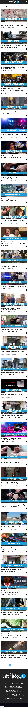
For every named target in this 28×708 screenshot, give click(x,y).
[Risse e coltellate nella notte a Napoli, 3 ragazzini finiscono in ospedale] (14, 604)
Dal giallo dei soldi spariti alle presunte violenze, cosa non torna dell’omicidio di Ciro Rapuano (13, 243)
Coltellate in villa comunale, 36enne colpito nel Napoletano (12, 178)
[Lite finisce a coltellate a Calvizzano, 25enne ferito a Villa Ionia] (14, 539)
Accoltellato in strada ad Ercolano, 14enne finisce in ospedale (11, 330)
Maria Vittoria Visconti (5, 637)
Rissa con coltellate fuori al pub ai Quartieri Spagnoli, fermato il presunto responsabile (12, 90)
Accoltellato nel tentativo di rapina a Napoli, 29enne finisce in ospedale (12, 416)
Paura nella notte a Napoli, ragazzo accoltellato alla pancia (11, 570)
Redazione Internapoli (5, 27)
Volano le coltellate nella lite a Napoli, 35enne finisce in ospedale (12, 265)
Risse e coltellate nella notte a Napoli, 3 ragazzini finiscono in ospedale (13, 613)
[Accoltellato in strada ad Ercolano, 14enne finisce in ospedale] (14, 321)
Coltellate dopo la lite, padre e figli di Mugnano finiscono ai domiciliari (12, 156)
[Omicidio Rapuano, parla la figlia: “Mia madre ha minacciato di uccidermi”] (14, 212)
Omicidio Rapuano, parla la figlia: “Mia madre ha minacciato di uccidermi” (12, 221)
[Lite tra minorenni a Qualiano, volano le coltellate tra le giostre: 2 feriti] (14, 429)
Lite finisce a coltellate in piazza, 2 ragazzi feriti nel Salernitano (11, 591)
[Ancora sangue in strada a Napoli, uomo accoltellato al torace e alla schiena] (14, 15)
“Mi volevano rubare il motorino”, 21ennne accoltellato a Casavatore (13, 46)
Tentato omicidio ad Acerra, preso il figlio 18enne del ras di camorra (13, 505)
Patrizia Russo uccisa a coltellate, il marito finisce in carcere (12, 309)
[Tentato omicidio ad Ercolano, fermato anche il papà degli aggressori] (14, 452)
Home (2, 5)
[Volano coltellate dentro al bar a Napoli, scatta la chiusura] (14, 343)
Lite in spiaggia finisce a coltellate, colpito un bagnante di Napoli (11, 527)
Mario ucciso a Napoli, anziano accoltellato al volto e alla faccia (11, 483)
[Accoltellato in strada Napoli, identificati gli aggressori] (14, 103)
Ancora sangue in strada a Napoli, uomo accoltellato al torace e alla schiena (13, 24)
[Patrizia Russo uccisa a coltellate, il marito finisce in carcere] (14, 300)
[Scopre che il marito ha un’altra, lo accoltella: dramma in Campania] (14, 625)
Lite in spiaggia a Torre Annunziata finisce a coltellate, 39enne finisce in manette (14, 199)
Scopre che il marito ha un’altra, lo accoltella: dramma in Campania (11, 634)
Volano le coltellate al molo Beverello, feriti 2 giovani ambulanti (12, 373)
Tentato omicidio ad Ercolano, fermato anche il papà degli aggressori (13, 461)
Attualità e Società (5, 631)
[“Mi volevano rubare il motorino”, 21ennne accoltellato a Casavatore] (14, 37)
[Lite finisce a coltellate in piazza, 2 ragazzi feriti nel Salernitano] (14, 582)
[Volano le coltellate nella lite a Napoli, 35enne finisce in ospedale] (14, 256)
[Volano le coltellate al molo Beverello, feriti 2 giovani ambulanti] (14, 364)
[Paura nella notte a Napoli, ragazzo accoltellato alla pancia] (14, 561)
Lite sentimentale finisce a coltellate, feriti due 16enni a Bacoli (12, 67)
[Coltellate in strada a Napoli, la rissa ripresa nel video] (14, 386)
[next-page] (18, 665)
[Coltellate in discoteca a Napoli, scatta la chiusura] (14, 125)
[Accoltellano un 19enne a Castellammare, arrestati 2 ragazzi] (14, 278)
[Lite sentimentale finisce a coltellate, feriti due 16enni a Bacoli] (14, 58)
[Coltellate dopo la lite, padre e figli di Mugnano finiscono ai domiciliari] (14, 147)
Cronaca (3, 21)
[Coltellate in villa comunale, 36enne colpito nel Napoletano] (14, 169)
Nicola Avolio (3, 48)
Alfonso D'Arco (4, 159)
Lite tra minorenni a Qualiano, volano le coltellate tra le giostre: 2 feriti (13, 439)
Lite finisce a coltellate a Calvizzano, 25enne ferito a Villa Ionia (12, 548)
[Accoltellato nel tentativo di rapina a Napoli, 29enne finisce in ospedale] (14, 407)
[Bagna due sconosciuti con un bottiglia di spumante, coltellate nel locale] (14, 647)
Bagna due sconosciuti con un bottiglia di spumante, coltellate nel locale (13, 656)
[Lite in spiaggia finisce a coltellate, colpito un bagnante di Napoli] (14, 518)
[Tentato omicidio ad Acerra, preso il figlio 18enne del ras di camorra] (14, 496)
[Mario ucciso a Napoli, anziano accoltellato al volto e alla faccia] (14, 474)
